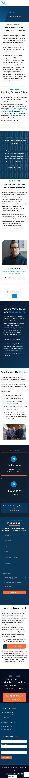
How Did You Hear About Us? (12, 582)
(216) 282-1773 (14, 495)
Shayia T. (14, 165)
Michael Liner (14, 269)
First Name (4, 744)
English (12, 776)
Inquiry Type (7, 574)
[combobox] (12, 776)
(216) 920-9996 (7, 729)
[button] (7, 291)
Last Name (3, 749)
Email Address (5, 739)
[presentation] (14, 296)
